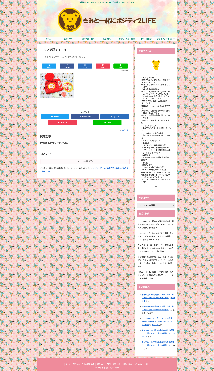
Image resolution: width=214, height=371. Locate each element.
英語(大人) (100, 364)
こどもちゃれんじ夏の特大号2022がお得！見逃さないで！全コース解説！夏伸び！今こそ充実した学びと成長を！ (156, 224)
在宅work (76, 364)
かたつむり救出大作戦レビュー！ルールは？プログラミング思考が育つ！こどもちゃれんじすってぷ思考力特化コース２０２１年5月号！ (155, 261)
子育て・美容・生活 (113, 364)
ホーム (68, 364)
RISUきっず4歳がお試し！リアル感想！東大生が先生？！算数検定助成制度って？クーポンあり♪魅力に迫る (155, 275)
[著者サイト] (156, 186)
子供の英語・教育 (88, 364)
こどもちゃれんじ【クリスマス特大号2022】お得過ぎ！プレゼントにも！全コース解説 (158, 321)
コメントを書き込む (85, 161)
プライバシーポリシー (142, 364)
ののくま (156, 74)
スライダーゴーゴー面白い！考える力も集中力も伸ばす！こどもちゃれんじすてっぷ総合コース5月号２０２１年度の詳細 (155, 248)
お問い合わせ (127, 364)
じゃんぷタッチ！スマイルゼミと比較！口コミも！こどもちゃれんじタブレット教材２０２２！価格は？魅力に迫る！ (155, 236)
